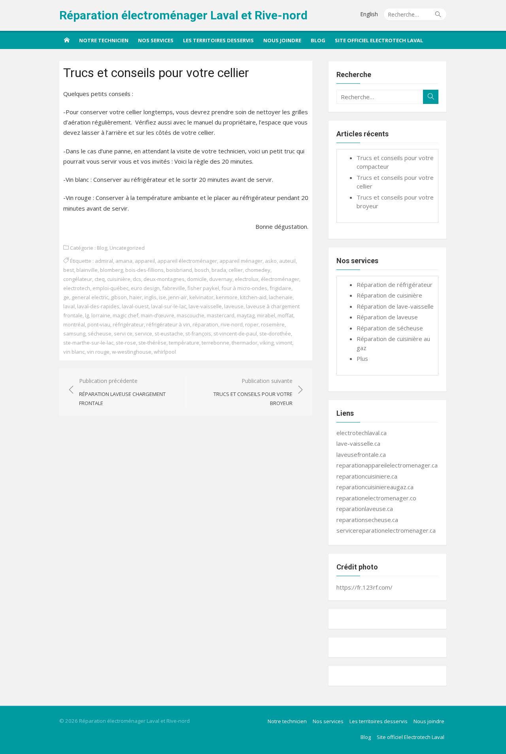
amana (123, 260)
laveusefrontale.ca (361, 454)
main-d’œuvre (157, 315)
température (184, 342)
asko (271, 260)
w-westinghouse (131, 351)
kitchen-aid (253, 297)
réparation (205, 324)
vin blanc (74, 351)
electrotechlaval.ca (361, 433)
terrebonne (215, 342)
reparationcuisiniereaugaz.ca (374, 487)
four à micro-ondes (244, 288)
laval (69, 306)
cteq (99, 279)
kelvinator (201, 297)
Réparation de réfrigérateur (394, 284)
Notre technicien (103, 40)
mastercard (220, 315)
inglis (150, 297)
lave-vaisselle (205, 306)
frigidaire (280, 288)
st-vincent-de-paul (235, 333)
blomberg (111, 269)
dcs (137, 279)
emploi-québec (110, 288)
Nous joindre (282, 40)
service (143, 333)
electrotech (76, 288)
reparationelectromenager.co (376, 498)
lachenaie (281, 297)
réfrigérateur (128, 324)
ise (162, 297)
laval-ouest (135, 306)
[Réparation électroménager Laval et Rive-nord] (66, 40)
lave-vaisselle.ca (358, 443)
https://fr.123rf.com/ (364, 587)
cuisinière (118, 279)
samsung (74, 333)
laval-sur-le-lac (168, 306)
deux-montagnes (164, 279)
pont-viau (98, 324)
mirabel (266, 315)
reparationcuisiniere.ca (366, 476)
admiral (104, 260)
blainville (87, 269)
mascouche (190, 315)
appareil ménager (240, 260)
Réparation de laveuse (387, 317)
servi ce (123, 333)
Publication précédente (122, 392)
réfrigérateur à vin (168, 324)
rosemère (273, 324)
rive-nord (232, 324)
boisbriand (179, 269)
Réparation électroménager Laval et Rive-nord (183, 15)
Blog (318, 40)
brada (218, 269)
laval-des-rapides (98, 306)
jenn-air (177, 297)
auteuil (287, 260)
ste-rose (126, 342)
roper (252, 324)
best (68, 269)
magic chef (125, 315)
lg (87, 315)
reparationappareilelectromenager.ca (387, 465)
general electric (90, 297)
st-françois (198, 333)
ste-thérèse (152, 342)
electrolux (247, 279)
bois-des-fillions (144, 269)
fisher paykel (203, 288)
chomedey (257, 269)
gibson (119, 297)
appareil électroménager (187, 260)
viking (267, 342)
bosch (201, 269)
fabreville (173, 288)
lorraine (100, 315)
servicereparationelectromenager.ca (386, 530)
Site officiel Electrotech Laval (379, 40)
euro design (145, 288)
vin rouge (98, 351)
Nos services (156, 40)
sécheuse (99, 333)
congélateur (77, 279)
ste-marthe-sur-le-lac (88, 342)
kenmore (227, 297)
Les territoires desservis (218, 40)
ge (66, 297)
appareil (145, 260)
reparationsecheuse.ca (367, 520)
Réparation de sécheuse (390, 328)
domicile (197, 279)
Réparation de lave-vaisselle (395, 306)
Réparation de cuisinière (389, 295)
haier (135, 297)
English (369, 14)
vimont (284, 342)
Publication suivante (253, 392)
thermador (244, 342)
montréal (74, 324)
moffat (285, 315)
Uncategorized (127, 247)
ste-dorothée (275, 333)
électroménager (280, 279)
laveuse (234, 306)
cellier (235, 269)
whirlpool (165, 351)
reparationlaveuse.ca (364, 509)
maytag (246, 315)
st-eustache (169, 333)
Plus (362, 358)
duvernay (220, 279)
